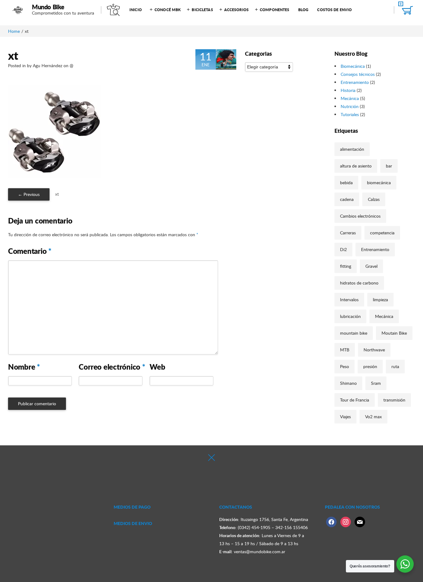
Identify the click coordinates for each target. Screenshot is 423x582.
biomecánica (379, 182)
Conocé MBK (168, 9)
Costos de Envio (334, 9)
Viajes (345, 416)
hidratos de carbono (359, 283)
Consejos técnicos (358, 74)
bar (389, 166)
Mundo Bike (48, 6)
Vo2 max (373, 416)
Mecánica (350, 98)
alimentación (352, 149)
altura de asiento (356, 166)
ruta (395, 366)
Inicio (135, 9)
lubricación (350, 316)
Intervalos (349, 299)
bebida (346, 182)
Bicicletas (202, 9)
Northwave (374, 350)
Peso (344, 366)
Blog (303, 9)
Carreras (348, 233)
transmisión (394, 400)
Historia (348, 90)
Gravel (371, 266)
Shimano (348, 383)
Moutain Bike (394, 333)
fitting (345, 266)
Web (157, 366)
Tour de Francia (354, 400)
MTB (344, 350)
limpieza (380, 299)
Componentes (274, 9)
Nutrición (350, 106)
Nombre (24, 366)
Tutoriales (350, 114)
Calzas (374, 199)
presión (370, 366)
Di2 (343, 249)
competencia (382, 233)
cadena (347, 199)
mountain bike (353, 333)
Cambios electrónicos (360, 216)
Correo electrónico (112, 366)
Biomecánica (353, 66)
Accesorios (236, 9)
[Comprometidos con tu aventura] (18, 10)
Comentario (29, 251)
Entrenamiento (355, 82)
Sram (376, 383)
